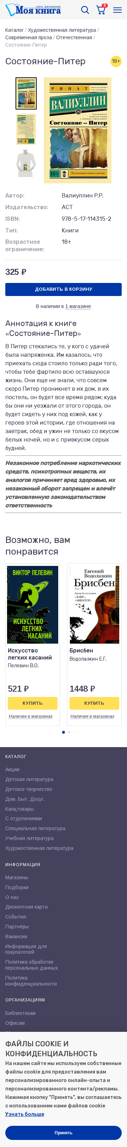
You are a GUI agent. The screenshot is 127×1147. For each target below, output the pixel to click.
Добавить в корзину (63, 289)
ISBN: (12, 218)
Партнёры (17, 926)
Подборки (17, 887)
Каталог (14, 30)
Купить (33, 703)
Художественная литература (62, 30)
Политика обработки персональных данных (31, 965)
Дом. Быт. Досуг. (25, 799)
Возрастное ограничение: (24, 245)
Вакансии (16, 936)
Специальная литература (35, 828)
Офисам (15, 1023)
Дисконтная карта (26, 907)
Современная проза (28, 37)
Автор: (14, 195)
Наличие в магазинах (31, 716)
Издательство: (26, 207)
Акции (12, 769)
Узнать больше (24, 1114)
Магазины (16, 877)
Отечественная (74, 37)
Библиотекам (20, 1013)
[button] (63, 732)
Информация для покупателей (26, 949)
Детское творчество (28, 789)
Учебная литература (29, 838)
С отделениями (23, 818)
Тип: (11, 230)
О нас (12, 897)
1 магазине (78, 306)
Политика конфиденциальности (31, 981)
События (15, 917)
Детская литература (29, 779)
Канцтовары (19, 809)
